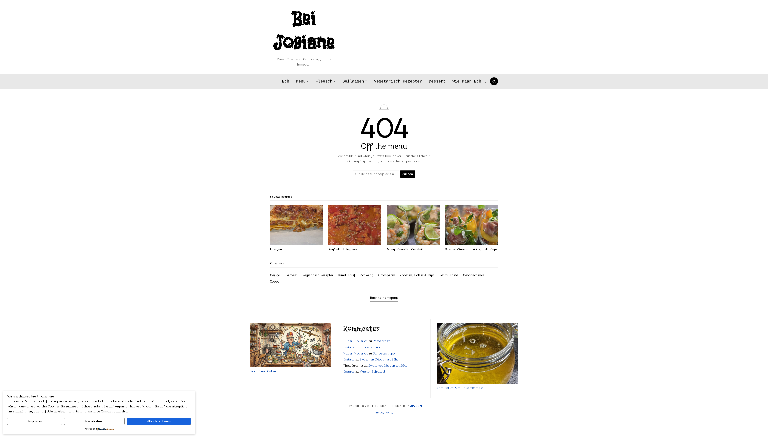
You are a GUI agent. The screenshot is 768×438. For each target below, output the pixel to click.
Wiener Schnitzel (372, 372)
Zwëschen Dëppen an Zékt (379, 359)
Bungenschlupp (371, 347)
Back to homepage (384, 298)
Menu (301, 81)
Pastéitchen (381, 341)
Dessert (437, 81)
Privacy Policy (384, 412)
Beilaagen (353, 81)
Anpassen (34, 421)
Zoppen (275, 282)
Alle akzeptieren (159, 421)
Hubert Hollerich (355, 341)
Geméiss (291, 275)
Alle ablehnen (94, 421)
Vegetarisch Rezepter (398, 81)
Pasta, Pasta (448, 275)
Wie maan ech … (469, 81)
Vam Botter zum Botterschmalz (460, 388)
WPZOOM (416, 406)
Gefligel (275, 275)
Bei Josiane (304, 31)
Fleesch (324, 81)
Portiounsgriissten (263, 371)
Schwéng (366, 275)
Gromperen (386, 275)
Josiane (349, 347)
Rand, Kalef (347, 275)
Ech (285, 81)
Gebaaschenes (473, 275)
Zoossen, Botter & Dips (417, 275)
